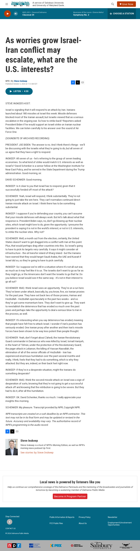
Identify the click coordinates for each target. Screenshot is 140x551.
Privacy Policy (85, 517)
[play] (7, 13)
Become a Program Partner (70, 496)
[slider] (20, 13)
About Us (83, 523)
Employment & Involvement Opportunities (120, 524)
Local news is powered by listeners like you (70, 482)
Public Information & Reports (62, 517)
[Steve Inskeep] (11, 447)
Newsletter (112, 517)
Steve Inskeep (20, 81)
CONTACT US (10, 528)
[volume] (15, 14)
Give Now (127, 4)
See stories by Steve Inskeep (37, 452)
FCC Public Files (56, 523)
